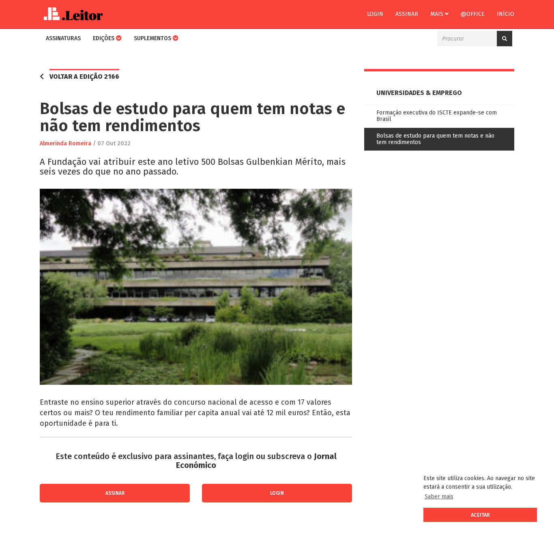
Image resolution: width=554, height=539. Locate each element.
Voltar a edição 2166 (84, 76)
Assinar (406, 14)
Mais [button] (437, 14)
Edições (104, 38)
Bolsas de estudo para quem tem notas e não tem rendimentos (435, 139)
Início (505, 14)
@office (473, 14)
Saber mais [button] (439, 496)
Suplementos (153, 38)
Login (375, 14)
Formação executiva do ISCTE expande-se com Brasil (436, 116)
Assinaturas (63, 38)
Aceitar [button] (480, 515)
